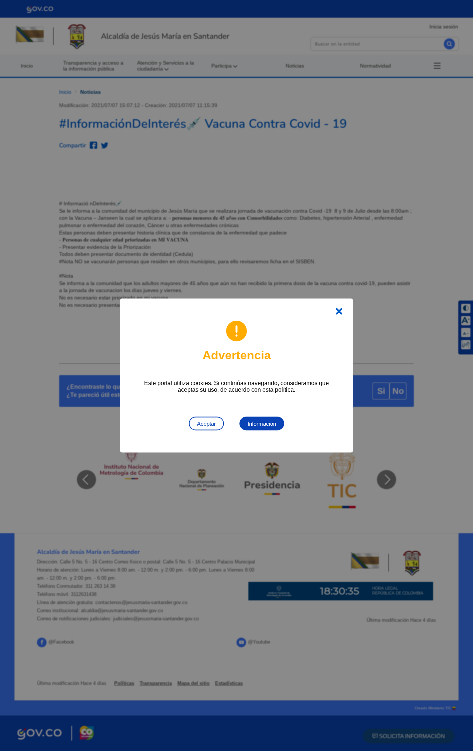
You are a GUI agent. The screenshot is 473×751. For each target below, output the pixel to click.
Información (262, 424)
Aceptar (206, 424)
